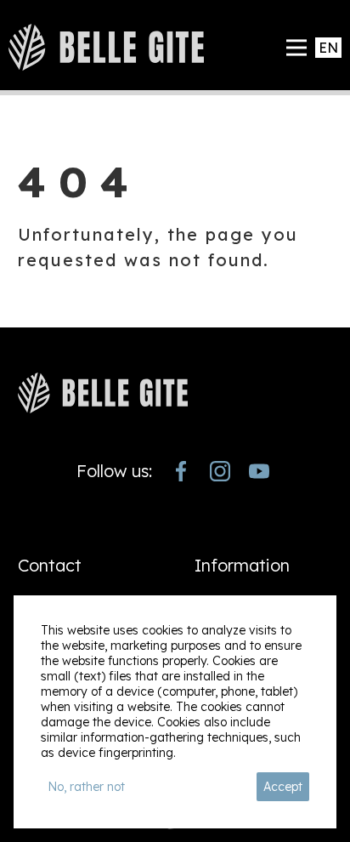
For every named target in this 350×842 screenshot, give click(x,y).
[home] (106, 47)
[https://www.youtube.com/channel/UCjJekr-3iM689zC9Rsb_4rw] (259, 471)
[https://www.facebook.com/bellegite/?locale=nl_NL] (181, 471)
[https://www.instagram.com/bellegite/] (220, 471)
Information (242, 565)
